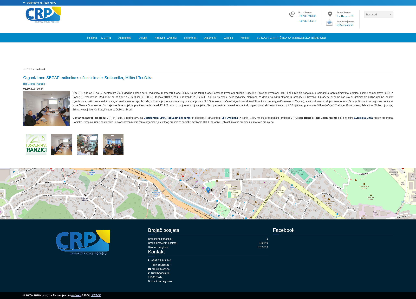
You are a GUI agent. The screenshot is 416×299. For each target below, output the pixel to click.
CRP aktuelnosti (36, 69)
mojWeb (76, 295)
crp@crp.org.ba (161, 269)
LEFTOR (96, 295)
